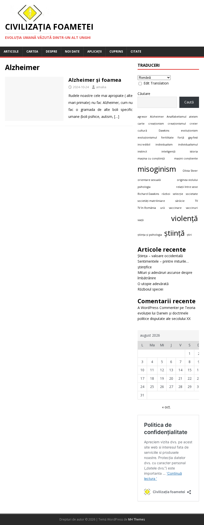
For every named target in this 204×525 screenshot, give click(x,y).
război (166, 194)
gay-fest (193, 137)
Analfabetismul (176, 116)
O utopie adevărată (153, 283)
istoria (194, 151)
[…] (116, 116)
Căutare (144, 93)
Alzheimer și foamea (94, 79)
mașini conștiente (186, 158)
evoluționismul (147, 137)
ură (162, 208)
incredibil (144, 144)
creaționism (156, 123)
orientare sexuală (149, 180)
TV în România (147, 208)
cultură (142, 130)
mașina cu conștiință (151, 158)
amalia (101, 87)
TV (196, 201)
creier (194, 123)
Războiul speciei (150, 289)
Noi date (72, 51)
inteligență (168, 151)
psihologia (144, 187)
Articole (11, 51)
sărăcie (180, 201)
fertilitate (167, 137)
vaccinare (175, 208)
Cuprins (116, 51)
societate (192, 194)
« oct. (166, 407)
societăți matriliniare (151, 201)
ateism (193, 116)
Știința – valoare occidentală (160, 255)
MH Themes (136, 519)
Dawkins (164, 130)
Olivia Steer (190, 170)
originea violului (187, 180)
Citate (136, 51)
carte (141, 123)
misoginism (157, 169)
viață (141, 220)
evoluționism (189, 130)
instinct (142, 151)
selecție (178, 194)
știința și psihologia (150, 234)
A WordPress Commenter (158, 307)
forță (181, 137)
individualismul (188, 144)
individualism (164, 144)
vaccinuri (192, 208)
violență (184, 218)
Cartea (32, 51)
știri (189, 234)
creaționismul (177, 123)
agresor (142, 116)
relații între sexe (187, 187)
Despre (51, 51)
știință (174, 233)
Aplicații (94, 51)
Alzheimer (157, 116)
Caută (189, 102)
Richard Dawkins (148, 194)
